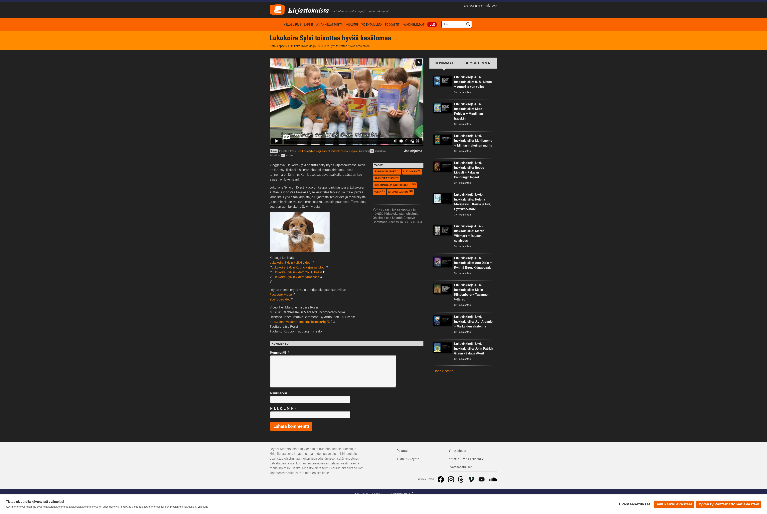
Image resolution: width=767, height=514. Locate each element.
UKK (494, 5)
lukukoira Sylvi (386, 178)
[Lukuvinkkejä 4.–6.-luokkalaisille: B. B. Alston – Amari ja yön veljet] (442, 81)
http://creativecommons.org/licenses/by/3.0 (301, 322)
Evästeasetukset (634, 504)
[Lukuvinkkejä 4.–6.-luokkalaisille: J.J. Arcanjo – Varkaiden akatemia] (442, 320)
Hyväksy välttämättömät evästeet (728, 504)
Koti (276, 24)
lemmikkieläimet (387, 171)
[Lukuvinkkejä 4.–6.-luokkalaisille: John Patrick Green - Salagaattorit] (442, 347)
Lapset (308, 24)
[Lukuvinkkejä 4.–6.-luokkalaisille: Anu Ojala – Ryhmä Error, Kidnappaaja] (442, 262)
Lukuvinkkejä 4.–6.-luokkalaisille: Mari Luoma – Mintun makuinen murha (473, 140)
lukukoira (412, 171)
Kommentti (279, 352)
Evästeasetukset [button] (460, 467)
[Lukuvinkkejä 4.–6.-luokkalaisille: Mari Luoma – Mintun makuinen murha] (442, 140)
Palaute (402, 451)
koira (379, 191)
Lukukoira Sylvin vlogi (301, 46)
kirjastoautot (400, 191)
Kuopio (353, 151)
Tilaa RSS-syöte (408, 459)
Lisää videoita (443, 371)
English (479, 5)
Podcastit (392, 24)
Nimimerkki (278, 393)
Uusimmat (444, 63)
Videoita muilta (371, 24)
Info (488, 5)
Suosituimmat (478, 63)
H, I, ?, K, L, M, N (283, 408)
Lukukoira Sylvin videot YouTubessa (297, 272)
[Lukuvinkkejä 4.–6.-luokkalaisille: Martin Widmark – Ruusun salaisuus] (442, 230)
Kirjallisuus (292, 24)
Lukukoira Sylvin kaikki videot (290, 262)
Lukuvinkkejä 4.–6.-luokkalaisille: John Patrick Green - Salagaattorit (473, 348)
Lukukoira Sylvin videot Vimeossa (295, 277)
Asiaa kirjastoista (329, 24)
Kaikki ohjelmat (413, 24)
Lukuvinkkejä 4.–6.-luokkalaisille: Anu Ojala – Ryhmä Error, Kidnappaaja (473, 262)
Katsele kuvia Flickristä (465, 459)
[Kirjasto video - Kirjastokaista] (277, 9)
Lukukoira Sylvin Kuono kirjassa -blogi (298, 267)
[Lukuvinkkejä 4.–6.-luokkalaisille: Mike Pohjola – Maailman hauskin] (442, 108)
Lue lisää (203, 506)
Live (432, 24)
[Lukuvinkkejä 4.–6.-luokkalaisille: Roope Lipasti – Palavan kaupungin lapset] (442, 167)
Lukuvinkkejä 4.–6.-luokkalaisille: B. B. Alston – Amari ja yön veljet (473, 82)
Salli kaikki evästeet (673, 504)
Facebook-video (281, 294)
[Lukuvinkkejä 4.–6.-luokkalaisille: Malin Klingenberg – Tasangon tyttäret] (442, 289)
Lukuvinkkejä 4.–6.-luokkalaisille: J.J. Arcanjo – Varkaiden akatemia (473, 321)
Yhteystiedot (457, 451)
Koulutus (352, 24)
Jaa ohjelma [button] (413, 151)
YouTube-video (280, 299)
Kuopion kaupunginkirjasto (395, 185)
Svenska (468, 5)
